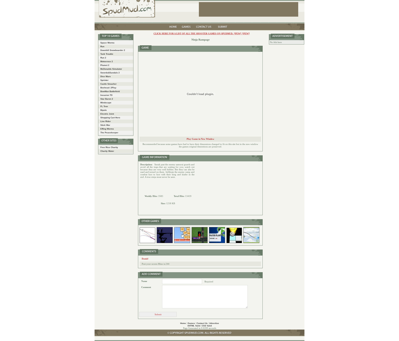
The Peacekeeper (109, 132)
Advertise (214, 323)
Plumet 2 (104, 65)
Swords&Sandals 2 (110, 73)
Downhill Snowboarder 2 (112, 50)
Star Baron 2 (106, 99)
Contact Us (202, 323)
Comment (146, 287)
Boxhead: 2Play (108, 87)
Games (191, 323)
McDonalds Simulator (111, 69)
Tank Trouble (106, 54)
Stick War (105, 125)
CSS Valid (207, 326)
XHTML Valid (193, 326)
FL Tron (104, 106)
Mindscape (105, 102)
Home (183, 323)
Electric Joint (107, 114)
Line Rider (105, 121)
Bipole (103, 110)
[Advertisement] (228, 188)
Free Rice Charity (109, 147)
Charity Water (107, 151)
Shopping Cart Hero (110, 117)
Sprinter (104, 80)
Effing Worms (107, 129)
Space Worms (107, 43)
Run (102, 46)
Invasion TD (106, 95)
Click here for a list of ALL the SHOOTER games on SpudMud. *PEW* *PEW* (202, 33)
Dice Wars (105, 76)
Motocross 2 (106, 61)
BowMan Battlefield (110, 91)
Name (144, 281)
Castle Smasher (108, 84)
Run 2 (103, 58)
